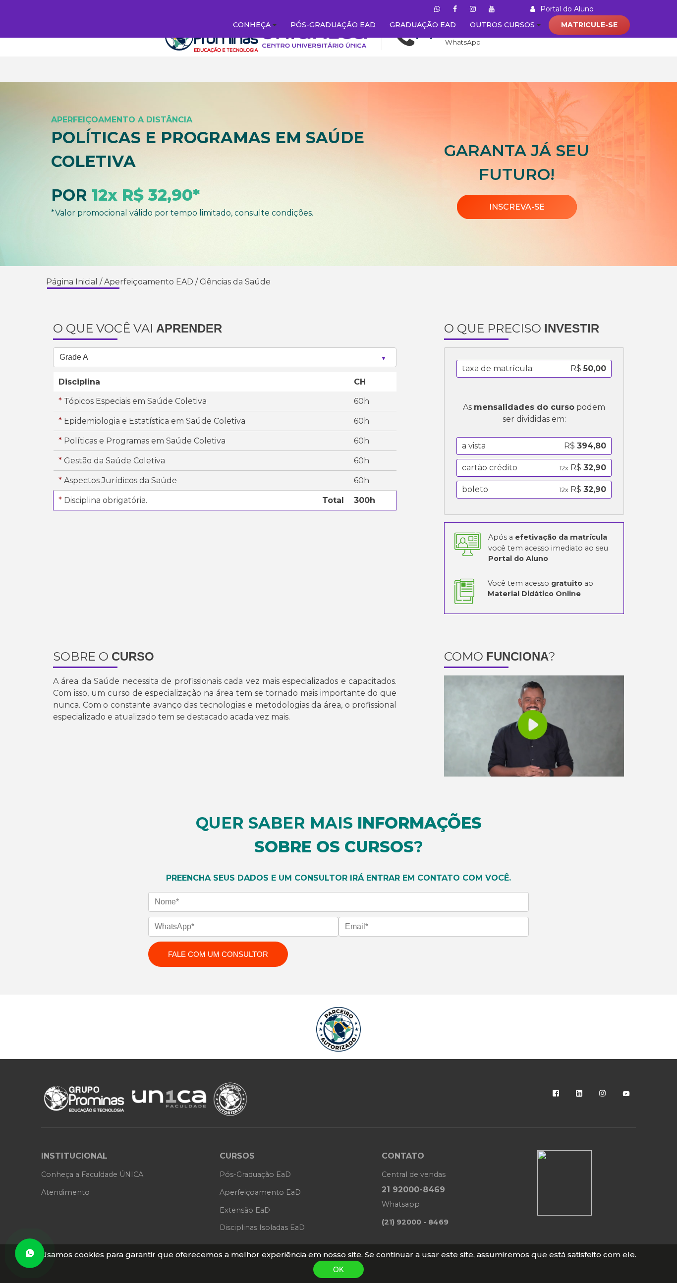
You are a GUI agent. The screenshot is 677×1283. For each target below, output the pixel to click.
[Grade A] (224, 357)
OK (338, 1269)
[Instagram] (602, 1093)
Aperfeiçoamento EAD (148, 281)
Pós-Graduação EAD (333, 24)
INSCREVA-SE (517, 207)
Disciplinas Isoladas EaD (262, 1227)
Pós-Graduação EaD (255, 1174)
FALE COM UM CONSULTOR (218, 954)
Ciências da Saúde (235, 281)
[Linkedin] (579, 1093)
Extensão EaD (245, 1210)
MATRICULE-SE (589, 24)
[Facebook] (556, 1093)
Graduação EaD (423, 24)
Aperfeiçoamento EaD (260, 1192)
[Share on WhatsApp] (29, 1253)
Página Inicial (72, 281)
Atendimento (65, 1192)
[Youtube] (626, 1094)
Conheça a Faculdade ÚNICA (92, 1174)
